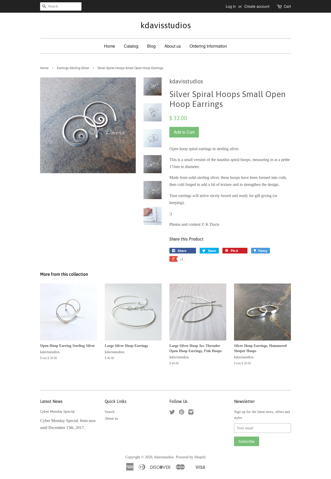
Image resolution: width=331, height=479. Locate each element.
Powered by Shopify (191, 457)
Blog (151, 46)
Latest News (51, 401)
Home (109, 46)
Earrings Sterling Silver (73, 68)
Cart (287, 6)
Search (110, 412)
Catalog (131, 46)
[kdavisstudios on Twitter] (172, 413)
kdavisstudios (165, 25)
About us (172, 46)
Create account (256, 6)
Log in (231, 6)
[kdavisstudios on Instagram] (191, 413)
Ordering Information (208, 46)
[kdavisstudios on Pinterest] (181, 413)
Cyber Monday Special (57, 411)
